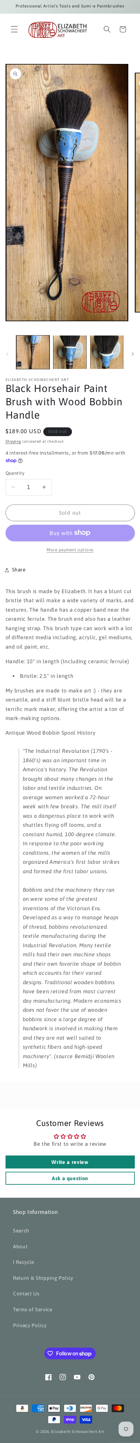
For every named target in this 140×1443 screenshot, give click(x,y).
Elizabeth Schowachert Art (77, 1431)
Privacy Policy (29, 1325)
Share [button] (19, 569)
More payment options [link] (70, 549)
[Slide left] (7, 354)
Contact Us (26, 1293)
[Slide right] (133, 354)
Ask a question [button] (70, 1178)
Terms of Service (32, 1309)
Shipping (13, 441)
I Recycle (23, 1262)
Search (21, 1230)
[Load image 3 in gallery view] (107, 352)
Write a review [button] (69, 1162)
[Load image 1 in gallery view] (33, 352)
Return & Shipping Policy (43, 1278)
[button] (14, 29)
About (20, 1246)
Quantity (15, 473)
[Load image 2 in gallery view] (70, 352)
